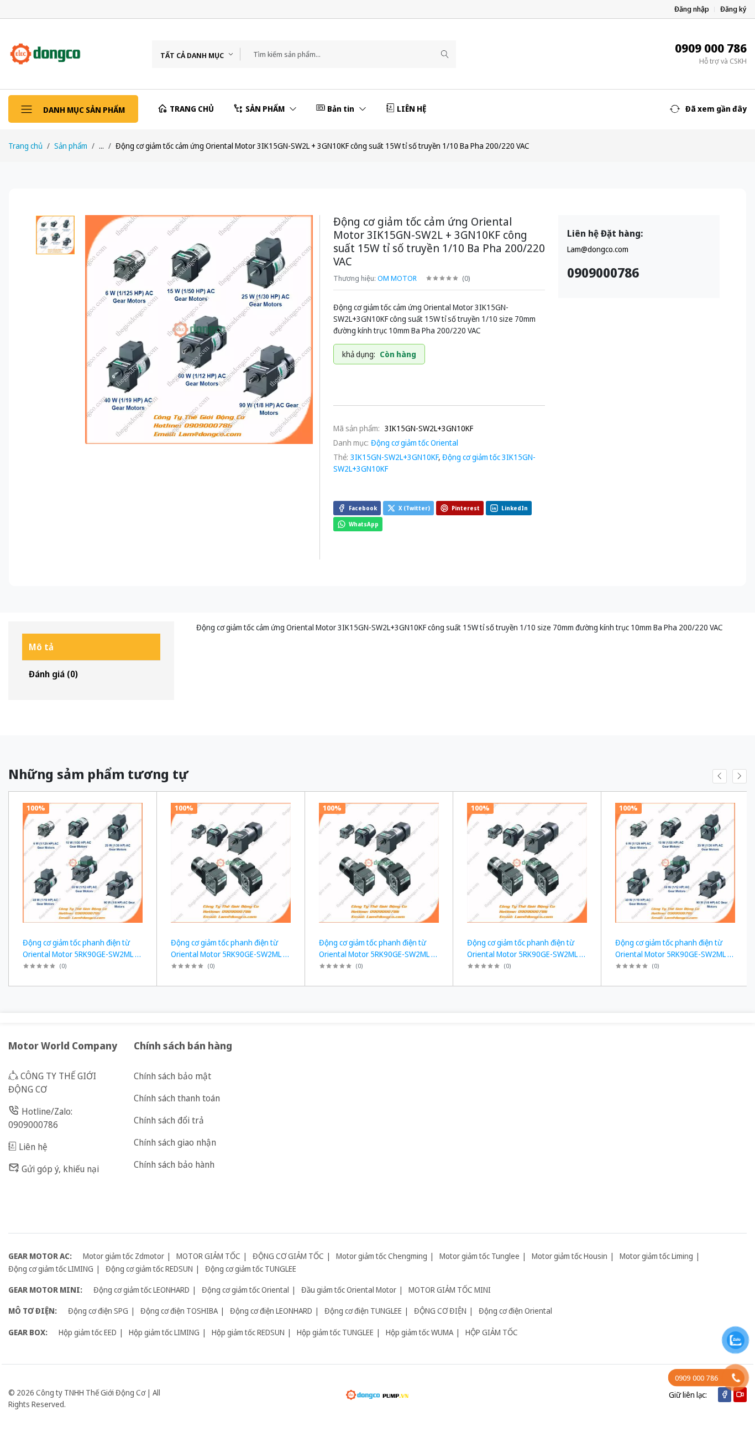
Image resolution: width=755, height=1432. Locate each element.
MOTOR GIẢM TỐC (208, 1256)
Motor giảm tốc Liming (656, 1256)
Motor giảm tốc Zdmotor (123, 1256)
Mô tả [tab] (41, 647)
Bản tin (341, 108)
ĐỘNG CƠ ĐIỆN (440, 1310)
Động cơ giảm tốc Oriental (414, 442)
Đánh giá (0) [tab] (53, 674)
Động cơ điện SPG (98, 1310)
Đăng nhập (691, 9)
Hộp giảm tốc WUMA (419, 1332)
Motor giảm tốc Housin (569, 1256)
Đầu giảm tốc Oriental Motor (348, 1289)
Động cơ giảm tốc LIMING (50, 1268)
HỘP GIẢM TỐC (491, 1332)
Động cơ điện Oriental (515, 1310)
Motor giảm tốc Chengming (381, 1256)
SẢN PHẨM (265, 108)
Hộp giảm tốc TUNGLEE (335, 1332)
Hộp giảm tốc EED (88, 1332)
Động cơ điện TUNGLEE (363, 1310)
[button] (708, 109)
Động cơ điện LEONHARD (271, 1310)
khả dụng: (358, 354)
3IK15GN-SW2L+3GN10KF (394, 457)
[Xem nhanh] (144, 807)
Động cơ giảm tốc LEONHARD (141, 1289)
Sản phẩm (70, 145)
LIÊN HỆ (411, 108)
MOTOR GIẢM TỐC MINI (449, 1289)
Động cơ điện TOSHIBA (179, 1310)
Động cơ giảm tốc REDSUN (149, 1268)
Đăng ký (733, 9)
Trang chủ (25, 145)
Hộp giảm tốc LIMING (164, 1332)
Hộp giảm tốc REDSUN (248, 1332)
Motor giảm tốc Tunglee (479, 1256)
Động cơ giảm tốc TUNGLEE (250, 1268)
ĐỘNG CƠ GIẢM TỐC (288, 1256)
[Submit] (445, 54)
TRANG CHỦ (192, 108)
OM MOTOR (397, 278)
